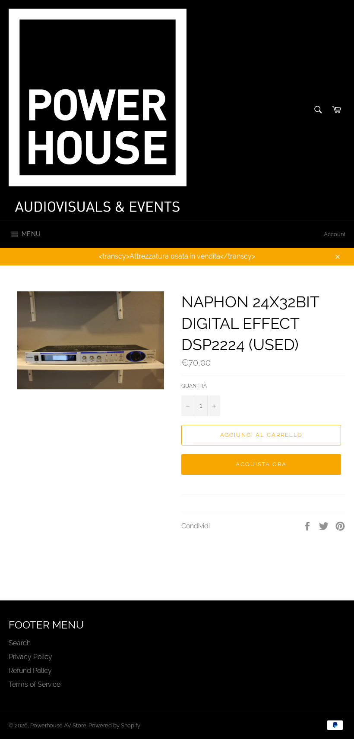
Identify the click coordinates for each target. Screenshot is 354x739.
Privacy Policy (30, 657)
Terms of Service (34, 684)
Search (20, 643)
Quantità (194, 386)
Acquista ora (261, 464)
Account (334, 234)
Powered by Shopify (114, 725)
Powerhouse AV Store (58, 725)
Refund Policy (30, 670)
